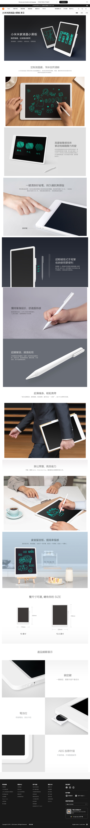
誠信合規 (50, 796)
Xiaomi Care (5, 799)
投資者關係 (50, 799)
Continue (64, 2)
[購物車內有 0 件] (82, 8)
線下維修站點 (36, 789)
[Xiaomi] (3, 9)
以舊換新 (4, 801)
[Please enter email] (86, 804)
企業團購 (4, 796)
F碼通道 (4, 787)
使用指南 (35, 794)
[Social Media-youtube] (73, 787)
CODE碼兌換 (5, 789)
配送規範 (35, 801)
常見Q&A (20, 789)
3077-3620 (81, 796)
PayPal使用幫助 (21, 791)
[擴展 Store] (10, 8)
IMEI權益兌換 (5, 794)
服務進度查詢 (36, 796)
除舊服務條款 (20, 796)
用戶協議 (50, 794)
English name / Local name (78, 824)
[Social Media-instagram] (70, 787)
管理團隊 (50, 789)
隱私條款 (50, 791)
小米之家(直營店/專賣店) (7, 791)
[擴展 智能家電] (33, 8)
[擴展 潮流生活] (40, 8)
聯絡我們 (19, 794)
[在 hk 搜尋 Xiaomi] (78, 8)
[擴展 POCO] (46, 8)
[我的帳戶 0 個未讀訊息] (86, 8)
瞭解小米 (50, 787)
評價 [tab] (87, 13)
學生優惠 (4, 803)
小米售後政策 (36, 799)
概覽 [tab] (77, 13)
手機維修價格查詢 (37, 791)
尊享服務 (35, 803)
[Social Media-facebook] (67, 787)
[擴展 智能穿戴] (25, 8)
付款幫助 (19, 787)
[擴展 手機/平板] (18, 8)
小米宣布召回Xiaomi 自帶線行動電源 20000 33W (43, 5)
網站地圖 (31, 824)
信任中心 (50, 801)
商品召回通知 (36, 787)
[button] (87, 2)
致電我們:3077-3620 (37, 806)
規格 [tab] (82, 13)
